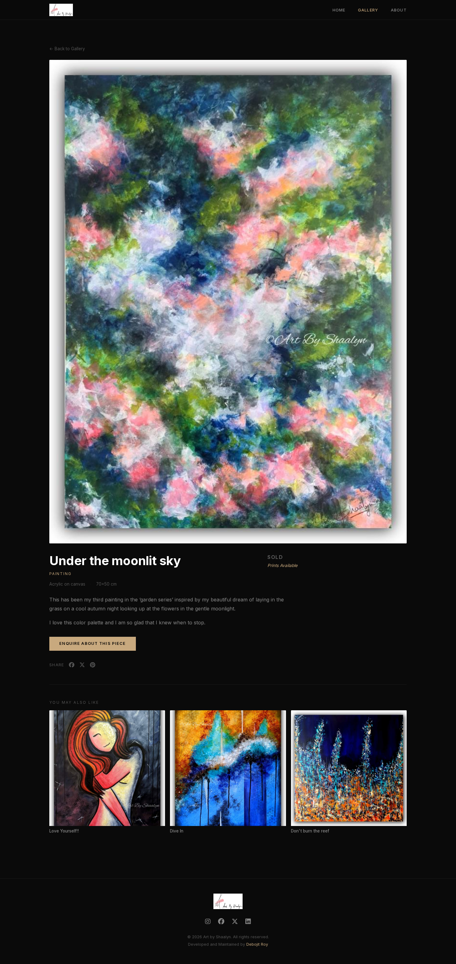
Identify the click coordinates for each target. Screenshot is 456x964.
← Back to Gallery (67, 48)
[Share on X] (82, 665)
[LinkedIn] (248, 921)
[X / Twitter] (235, 921)
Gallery (368, 10)
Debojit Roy (257, 944)
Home (339, 10)
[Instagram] (208, 921)
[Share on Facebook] (71, 665)
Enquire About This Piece (92, 643)
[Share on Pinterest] (92, 665)
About (399, 10)
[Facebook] (221, 921)
